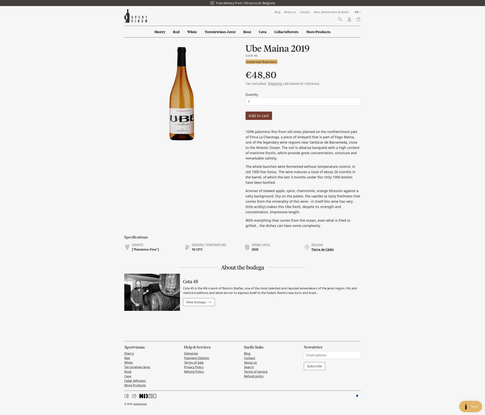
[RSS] (147, 396)
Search (249, 367)
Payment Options (196, 358)
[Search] (340, 19)
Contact (249, 358)
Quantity (252, 94)
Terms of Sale (193, 362)
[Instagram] (134, 396)
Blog (247, 353)
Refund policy (254, 376)
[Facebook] (126, 396)
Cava (127, 376)
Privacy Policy (193, 367)
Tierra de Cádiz (322, 249)
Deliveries (191, 353)
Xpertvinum (140, 404)
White (128, 362)
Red (127, 358)
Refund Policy (194, 372)
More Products (135, 385)
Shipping (275, 83)
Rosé (127, 372)
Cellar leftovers (135, 381)
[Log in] (349, 19)
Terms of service (256, 372)
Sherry (129, 353)
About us (250, 362)
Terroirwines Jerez (137, 367)
